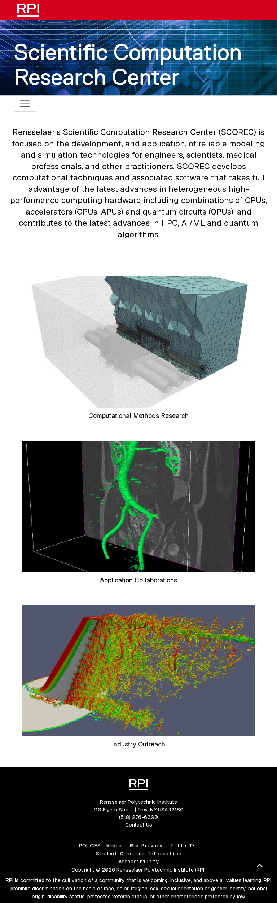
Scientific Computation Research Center (128, 64)
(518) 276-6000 (138, 817)
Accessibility (139, 861)
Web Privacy (146, 845)
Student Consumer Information (138, 853)
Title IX (182, 845)
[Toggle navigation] (25, 104)
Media (114, 845)
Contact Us (138, 824)
